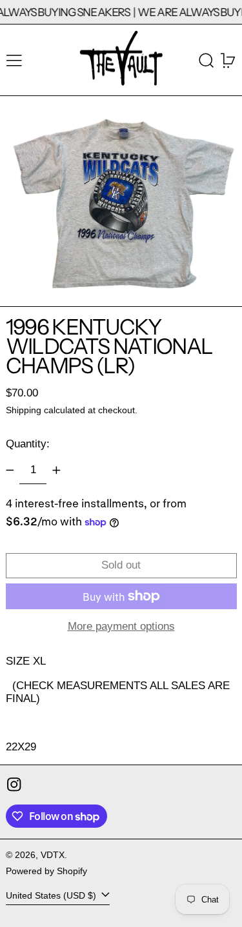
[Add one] (56, 470)
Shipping (23, 410)
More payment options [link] (121, 626)
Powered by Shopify (46, 871)
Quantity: (28, 444)
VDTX (53, 855)
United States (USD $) (52, 896)
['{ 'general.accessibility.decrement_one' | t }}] (9, 470)
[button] (206, 60)
